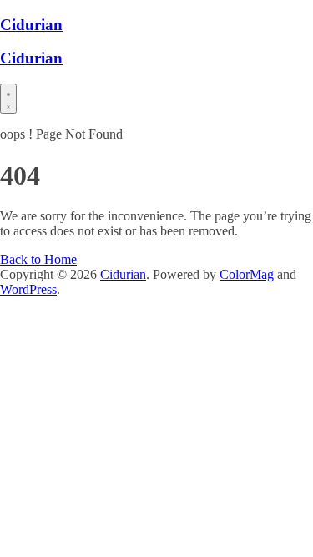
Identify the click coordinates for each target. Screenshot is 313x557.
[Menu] (8, 99)
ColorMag (247, 274)
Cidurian (31, 24)
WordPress (28, 289)
